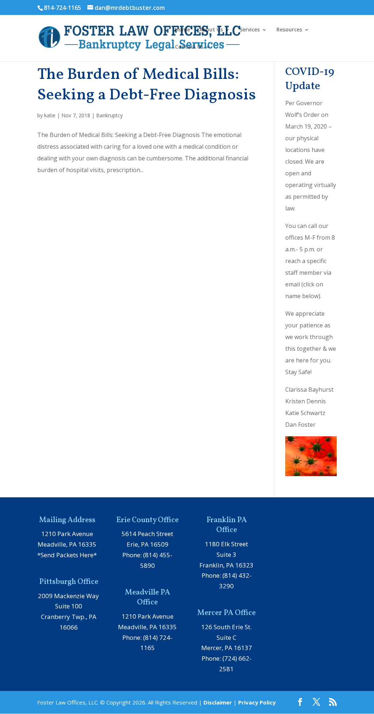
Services (250, 30)
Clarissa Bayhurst (309, 390)
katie (50, 115)
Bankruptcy (109, 115)
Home (182, 30)
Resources (289, 30)
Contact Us (189, 47)
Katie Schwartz (305, 413)
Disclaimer (217, 702)
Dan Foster (300, 425)
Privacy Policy (257, 702)
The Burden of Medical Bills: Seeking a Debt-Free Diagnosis (146, 85)
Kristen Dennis (305, 401)
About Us (211, 30)
